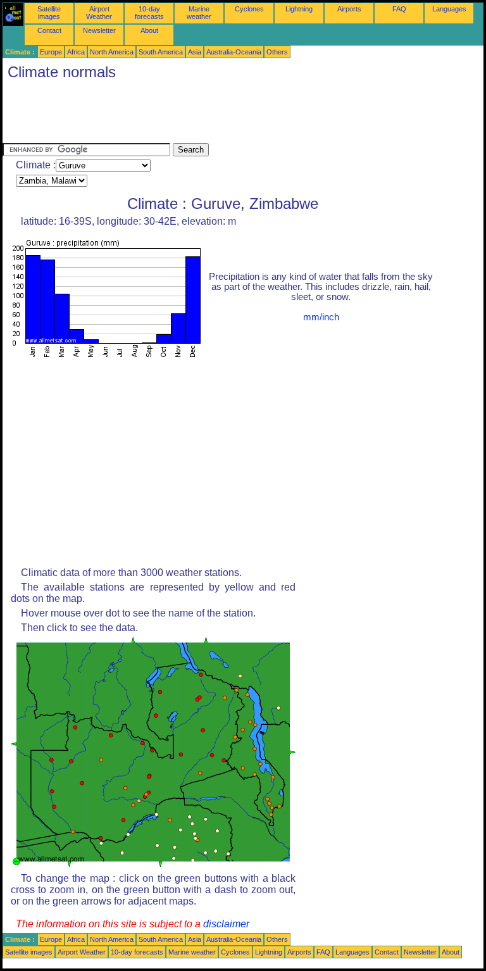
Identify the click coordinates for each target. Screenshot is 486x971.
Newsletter (99, 30)
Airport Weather (99, 12)
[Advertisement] (233, 114)
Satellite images (49, 12)
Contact (49, 30)
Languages (449, 9)
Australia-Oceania (233, 52)
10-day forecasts (149, 12)
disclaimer (226, 923)
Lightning (299, 9)
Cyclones (249, 9)
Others (277, 52)
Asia (194, 52)
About (149, 30)
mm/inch (321, 317)
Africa (76, 52)
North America (112, 52)
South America (161, 52)
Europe (51, 52)
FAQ (399, 9)
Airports (349, 9)
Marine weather (199, 12)
